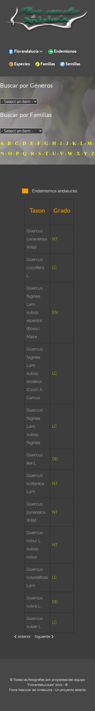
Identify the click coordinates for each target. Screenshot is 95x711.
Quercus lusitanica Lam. (35, 483)
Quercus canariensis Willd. (37, 239)
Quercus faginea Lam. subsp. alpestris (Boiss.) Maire (35, 312)
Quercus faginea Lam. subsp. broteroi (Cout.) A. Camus (35, 373)
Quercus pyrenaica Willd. (36, 512)
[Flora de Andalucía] (47, 18)
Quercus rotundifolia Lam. (37, 577)
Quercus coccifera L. (35, 267)
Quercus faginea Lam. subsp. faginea (35, 426)
